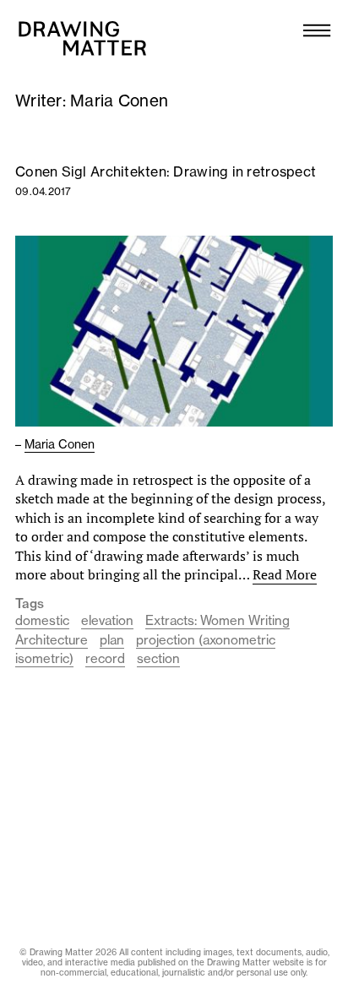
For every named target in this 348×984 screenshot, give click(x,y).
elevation (107, 620)
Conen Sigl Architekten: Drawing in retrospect (165, 171)
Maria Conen (59, 444)
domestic (42, 620)
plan (112, 640)
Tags (29, 604)
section (158, 658)
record (105, 658)
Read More (285, 574)
